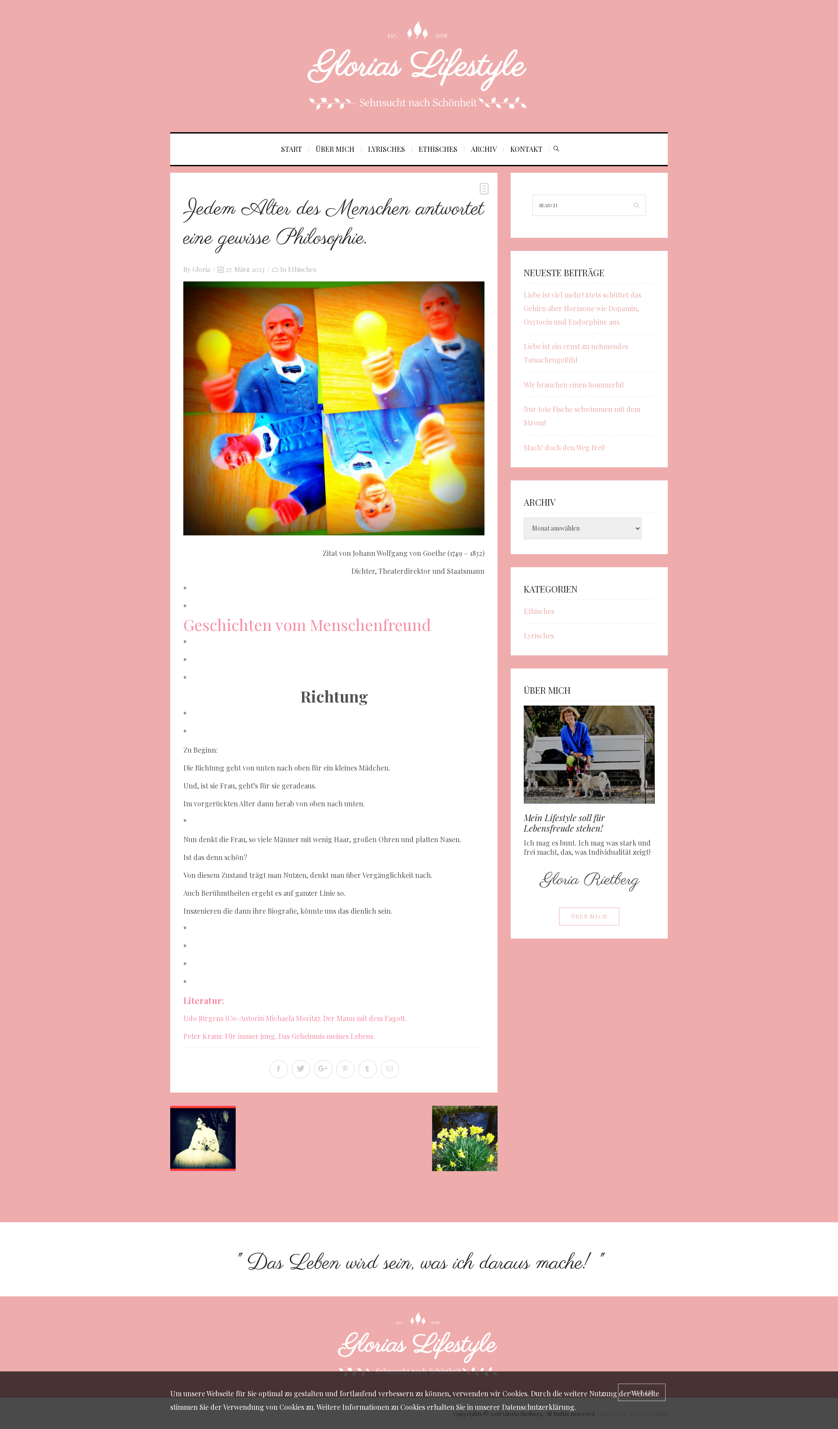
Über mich (335, 149)
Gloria (201, 269)
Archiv (484, 149)
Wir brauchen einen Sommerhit (574, 384)
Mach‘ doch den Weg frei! (564, 447)
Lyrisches (386, 149)
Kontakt (526, 149)
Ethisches (438, 149)
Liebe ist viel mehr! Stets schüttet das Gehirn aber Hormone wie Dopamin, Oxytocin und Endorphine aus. (582, 308)
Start (291, 149)
